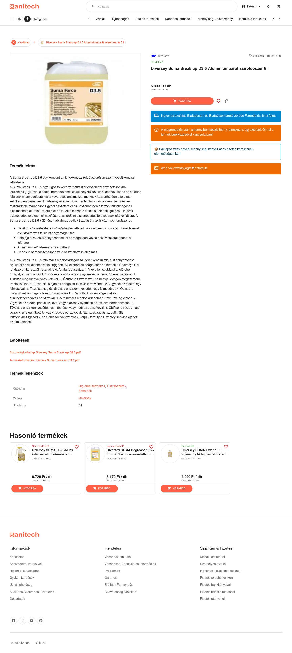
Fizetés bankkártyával (215, 584)
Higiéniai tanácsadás (24, 570)
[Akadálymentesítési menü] (27, 19)
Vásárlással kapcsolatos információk (130, 563)
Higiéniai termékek (92, 386)
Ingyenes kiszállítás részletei (220, 570)
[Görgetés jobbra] (279, 18)
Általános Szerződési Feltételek (32, 591)
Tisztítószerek (116, 386)
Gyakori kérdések (22, 577)
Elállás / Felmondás (119, 584)
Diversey (85, 398)
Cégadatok (17, 598)
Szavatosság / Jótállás (120, 591)
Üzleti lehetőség (21, 584)
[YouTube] (31, 620)
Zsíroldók (85, 390)
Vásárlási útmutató (118, 556)
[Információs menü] (12, 19)
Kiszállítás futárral (212, 556)
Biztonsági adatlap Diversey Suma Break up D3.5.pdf (45, 352)
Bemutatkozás (20, 643)
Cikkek (41, 643)
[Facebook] (13, 620)
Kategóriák (40, 19)
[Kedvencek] (268, 6)
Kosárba (184, 101)
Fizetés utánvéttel (212, 598)
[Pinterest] (40, 620)
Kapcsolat (17, 556)
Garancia (111, 577)
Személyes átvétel (213, 563)
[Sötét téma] (20, 19)
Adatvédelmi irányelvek (26, 563)
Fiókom (251, 6)
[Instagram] (22, 620)
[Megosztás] (226, 101)
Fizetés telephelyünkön (216, 577)
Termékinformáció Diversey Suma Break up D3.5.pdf (45, 360)
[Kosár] (278, 6)
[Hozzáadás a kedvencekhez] (218, 101)
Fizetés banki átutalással (217, 591)
